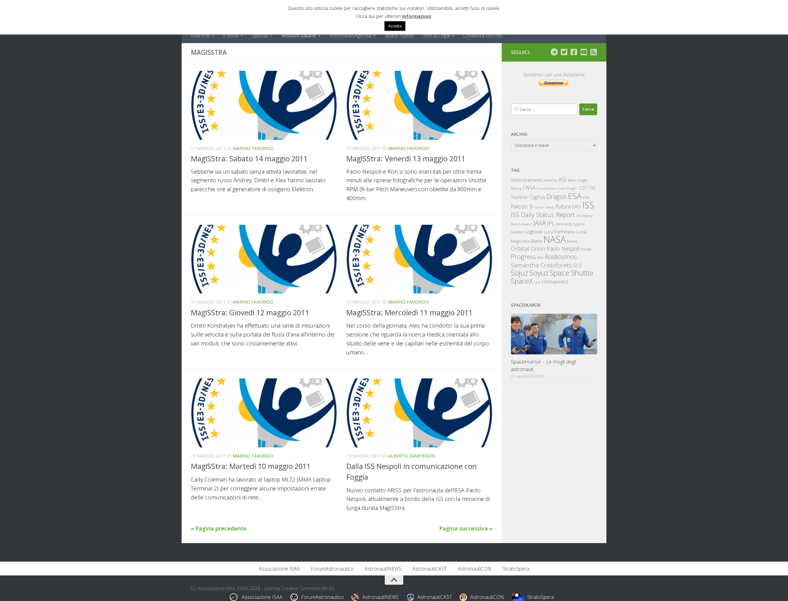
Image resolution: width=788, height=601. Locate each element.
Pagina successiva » (465, 528)
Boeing (516, 188)
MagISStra (520, 241)
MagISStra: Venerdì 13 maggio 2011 (405, 158)
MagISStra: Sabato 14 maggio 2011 (249, 158)
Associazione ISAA (279, 568)
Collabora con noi (482, 35)
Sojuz (519, 273)
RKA (540, 257)
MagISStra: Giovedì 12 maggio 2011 (250, 312)
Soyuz (539, 273)
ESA (575, 195)
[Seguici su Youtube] (583, 52)
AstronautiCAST (429, 568)
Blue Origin (577, 180)
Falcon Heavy (544, 207)
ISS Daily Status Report (543, 214)
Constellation (546, 188)
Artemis (550, 180)
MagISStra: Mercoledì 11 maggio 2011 (409, 312)
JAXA (539, 223)
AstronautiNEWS (383, 568)
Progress (523, 256)
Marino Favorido (253, 148)
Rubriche (200, 35)
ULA (537, 282)
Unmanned (555, 281)
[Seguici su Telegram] (554, 52)
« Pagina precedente (219, 528)
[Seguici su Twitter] (564, 52)
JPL (551, 223)
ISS (588, 205)
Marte (536, 241)
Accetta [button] (395, 26)
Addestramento (527, 180)
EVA (586, 197)
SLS (577, 265)
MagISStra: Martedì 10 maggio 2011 (251, 466)
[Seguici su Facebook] (573, 52)
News (572, 241)
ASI (562, 179)
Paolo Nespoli (563, 248)
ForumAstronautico (332, 568)
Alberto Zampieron (411, 456)
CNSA (529, 187)
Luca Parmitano (559, 232)
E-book (231, 35)
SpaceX (522, 281)
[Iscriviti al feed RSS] (593, 52)
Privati (585, 249)
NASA (555, 239)
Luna (581, 231)
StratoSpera (516, 568)
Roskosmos (561, 256)
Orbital (520, 248)
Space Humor (399, 35)
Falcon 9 (522, 206)
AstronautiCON (475, 568)
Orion (538, 248)
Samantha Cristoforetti (541, 265)
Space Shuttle (571, 273)
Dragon (556, 196)
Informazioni (416, 16)
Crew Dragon (567, 188)
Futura (563, 206)
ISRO (576, 207)
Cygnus (537, 197)
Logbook (534, 231)
